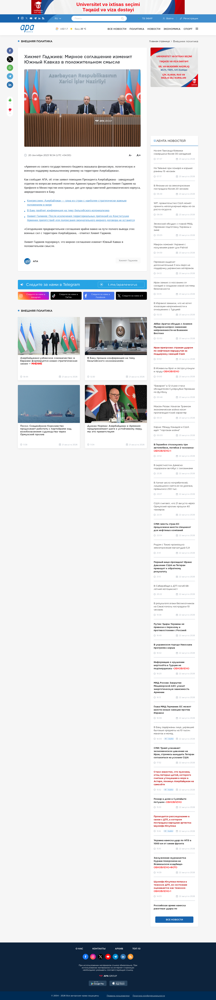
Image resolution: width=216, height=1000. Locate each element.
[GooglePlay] (98, 984)
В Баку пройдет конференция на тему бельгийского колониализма (68, 210)
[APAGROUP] (108, 976)
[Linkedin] (39, 18)
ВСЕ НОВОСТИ (117, 28)
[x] (100, 957)
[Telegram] (35, 18)
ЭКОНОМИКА (172, 28)
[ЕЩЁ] (195, 29)
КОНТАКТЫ (99, 948)
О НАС (79, 948)
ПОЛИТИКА (137, 28)
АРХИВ (119, 948)
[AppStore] (118, 984)
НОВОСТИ (153, 28)
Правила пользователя (118, 995)
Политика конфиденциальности (149, 995)
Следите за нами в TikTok (68, 295)
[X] (26, 18)
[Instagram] (22, 18)
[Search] (122, 18)
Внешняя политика (185, 41)
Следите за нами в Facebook (100, 295)
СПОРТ (188, 28)
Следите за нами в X (132, 296)
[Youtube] (31, 18)
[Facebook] (18, 18)
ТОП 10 (136, 948)
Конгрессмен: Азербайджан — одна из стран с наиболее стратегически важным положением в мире (77, 202)
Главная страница (159, 41)
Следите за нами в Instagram (35, 295)
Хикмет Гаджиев (128, 260)
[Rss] (43, 18)
